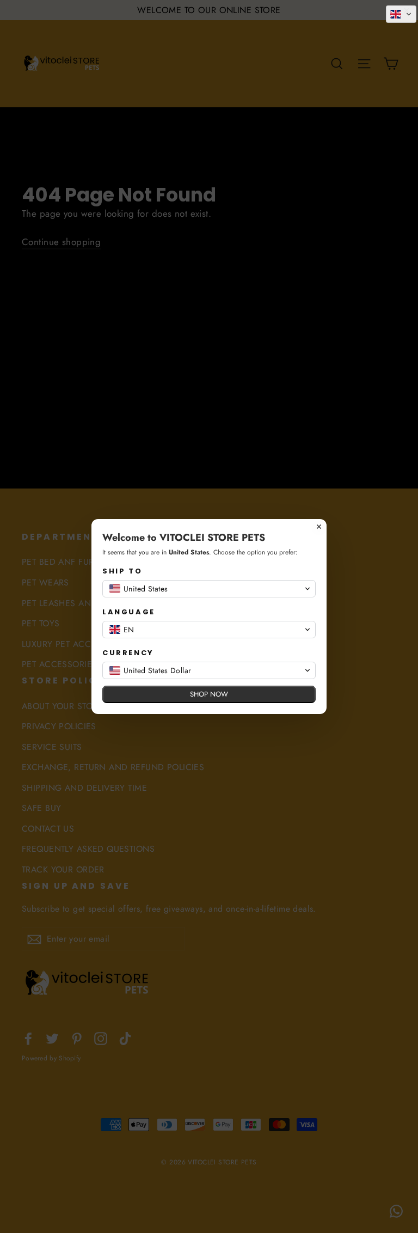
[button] (401, 14)
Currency (128, 652)
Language (128, 611)
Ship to (122, 571)
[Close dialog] (319, 526)
